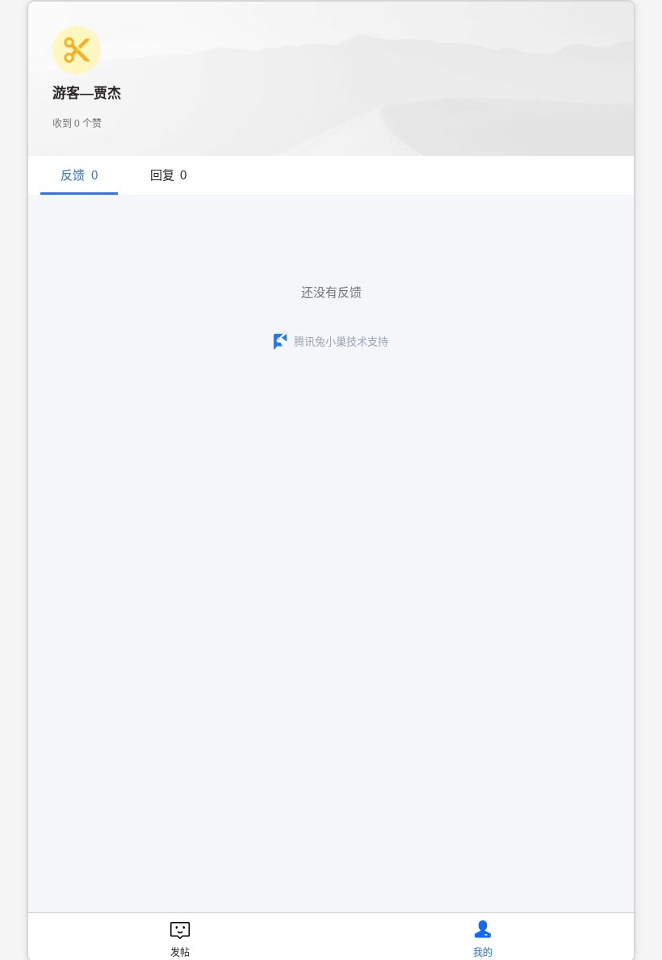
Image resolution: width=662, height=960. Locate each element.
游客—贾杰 (86, 93)
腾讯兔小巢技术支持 (341, 341)
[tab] (79, 175)
